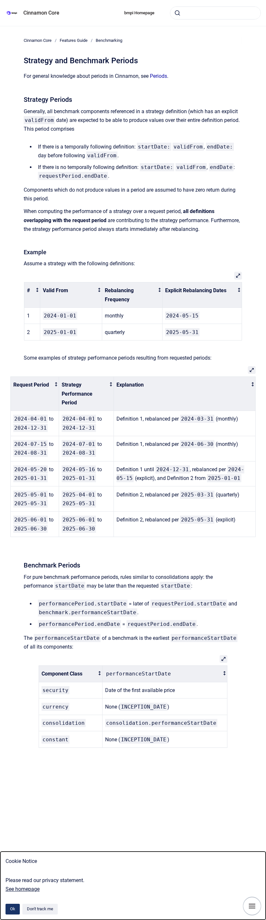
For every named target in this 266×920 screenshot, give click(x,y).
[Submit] (177, 13)
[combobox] (215, 13)
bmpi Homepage (139, 12)
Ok (12, 908)
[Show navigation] (252, 906)
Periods (158, 76)
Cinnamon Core (41, 13)
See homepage (23, 889)
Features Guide (74, 40)
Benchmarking (109, 40)
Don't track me (40, 908)
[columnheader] (32, 295)
